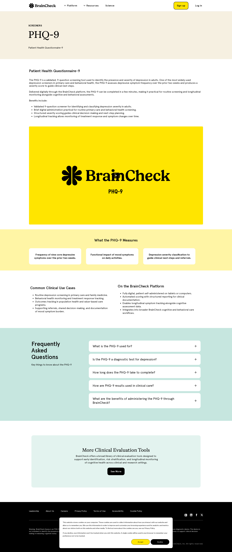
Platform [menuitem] (72, 5)
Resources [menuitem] (92, 5)
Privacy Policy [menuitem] (81, 511)
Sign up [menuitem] (181, 5)
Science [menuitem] (109, 5)
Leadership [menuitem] (34, 511)
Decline (160, 542)
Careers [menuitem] (64, 511)
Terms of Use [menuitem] (99, 511)
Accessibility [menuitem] (117, 511)
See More (116, 471)
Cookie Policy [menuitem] (136, 511)
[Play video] (116, 175)
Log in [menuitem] (198, 5)
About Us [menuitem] (50, 511)
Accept (140, 542)
